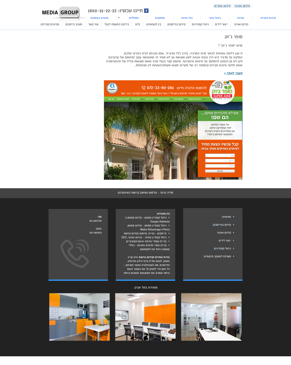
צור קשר (93, 24)
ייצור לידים (221, 24)
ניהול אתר (215, 18)
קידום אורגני (241, 24)
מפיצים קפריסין (50, 24)
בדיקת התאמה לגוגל (117, 24)
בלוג (137, 24)
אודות (240, 18)
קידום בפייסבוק (176, 24)
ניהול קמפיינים (200, 24)
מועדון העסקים (99, 18)
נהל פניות (187, 18)
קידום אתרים (268, 18)
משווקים (160, 18)
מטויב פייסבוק (73, 24)
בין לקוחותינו (153, 24)
